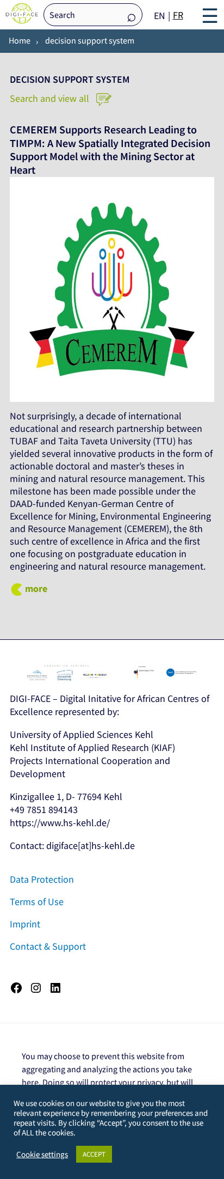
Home (19, 40)
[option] (178, 15)
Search (131, 15)
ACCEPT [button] (94, 1154)
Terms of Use (37, 901)
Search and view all (50, 98)
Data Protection (42, 879)
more (36, 588)
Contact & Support (48, 946)
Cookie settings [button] (42, 1154)
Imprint (25, 924)
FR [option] (178, 15)
